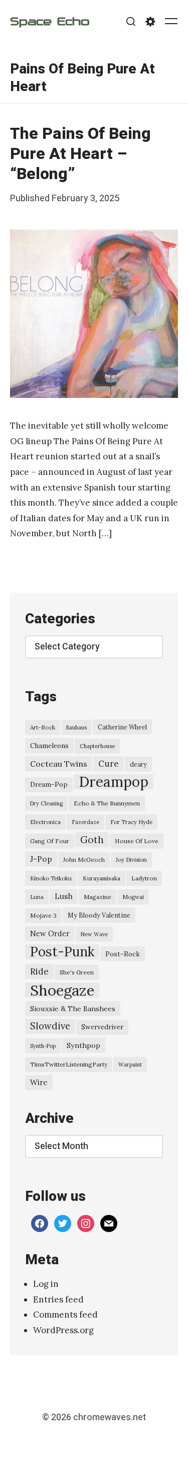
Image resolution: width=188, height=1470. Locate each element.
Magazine (97, 897)
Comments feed (65, 1314)
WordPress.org (63, 1330)
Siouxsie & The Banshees (72, 1008)
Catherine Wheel (122, 727)
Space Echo (49, 21)
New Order (50, 933)
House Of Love (136, 841)
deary (138, 764)
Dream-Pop (49, 784)
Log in (46, 1283)
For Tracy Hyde (131, 822)
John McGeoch (84, 859)
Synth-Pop (43, 1045)
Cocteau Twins (58, 764)
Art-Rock (42, 727)
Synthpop (83, 1045)
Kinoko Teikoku (51, 878)
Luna (37, 897)
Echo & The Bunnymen (107, 803)
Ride (39, 971)
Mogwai (133, 897)
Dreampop (113, 781)
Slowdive (50, 1026)
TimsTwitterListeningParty (68, 1064)
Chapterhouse (97, 746)
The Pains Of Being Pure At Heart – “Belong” (80, 154)
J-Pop (41, 859)
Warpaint (130, 1064)
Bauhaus (76, 727)
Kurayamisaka (101, 878)
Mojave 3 (43, 915)
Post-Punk (62, 951)
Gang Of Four (49, 841)
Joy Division (131, 859)
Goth (92, 840)
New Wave (94, 934)
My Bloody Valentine (99, 915)
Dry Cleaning (46, 803)
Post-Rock (122, 953)
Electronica (45, 822)
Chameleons (49, 745)
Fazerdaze (85, 822)
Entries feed (58, 1299)
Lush (64, 896)
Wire (39, 1082)
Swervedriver (102, 1027)
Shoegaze (62, 990)
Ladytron (144, 878)
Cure (108, 763)
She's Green (77, 972)
